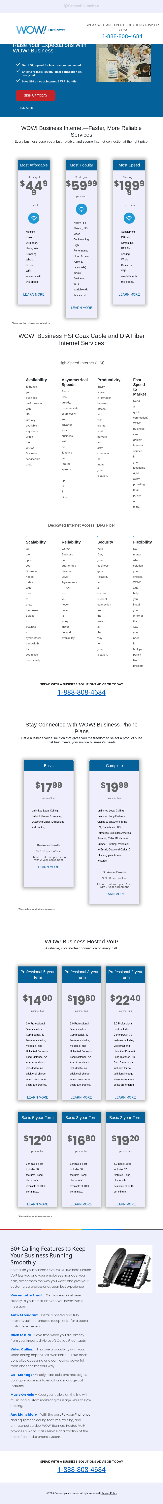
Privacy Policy (109, 1493)
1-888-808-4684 (122, 36)
